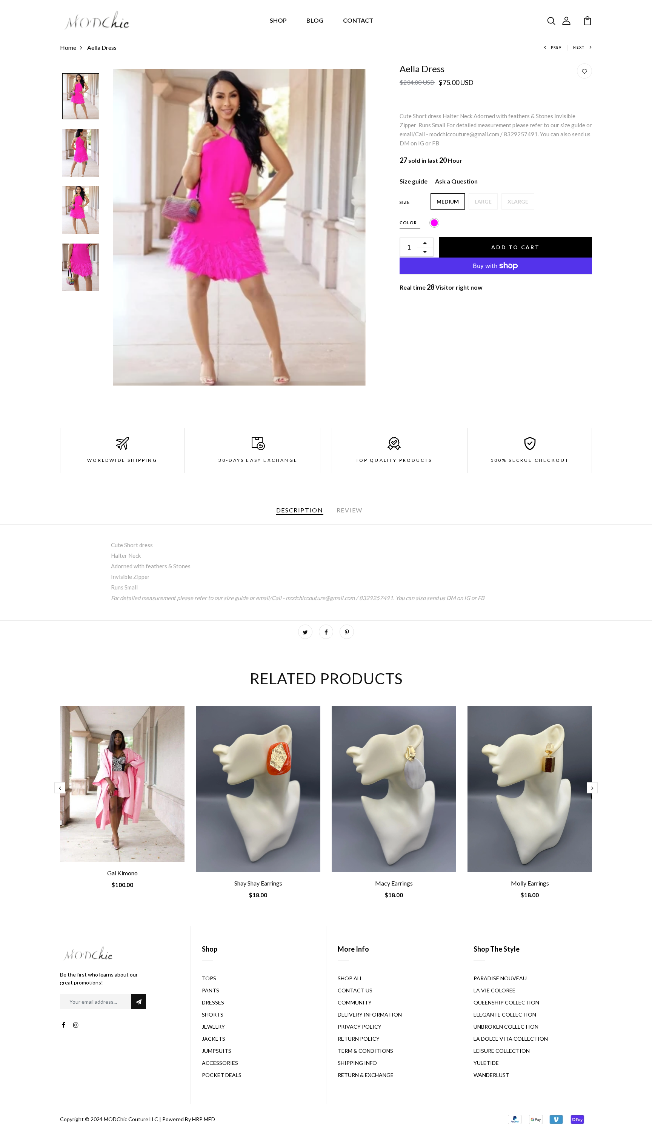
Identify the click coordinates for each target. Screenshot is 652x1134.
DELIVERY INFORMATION (370, 1014)
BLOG (314, 20)
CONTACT (358, 20)
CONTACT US (355, 990)
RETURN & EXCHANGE (366, 1075)
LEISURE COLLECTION (502, 1051)
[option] (80, 97)
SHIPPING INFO (357, 1063)
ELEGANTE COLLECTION (505, 1014)
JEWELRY (213, 1026)
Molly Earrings (530, 883)
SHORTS (212, 1014)
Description (299, 510)
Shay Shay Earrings (258, 883)
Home (68, 47)
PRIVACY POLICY (359, 1026)
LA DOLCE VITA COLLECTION (511, 1038)
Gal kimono (122, 872)
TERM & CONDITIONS (365, 1051)
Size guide (413, 181)
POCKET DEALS (221, 1075)
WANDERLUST (491, 1075)
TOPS (209, 978)
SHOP (278, 20)
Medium (448, 201)
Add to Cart (515, 247)
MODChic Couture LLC (131, 1119)
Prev (556, 47)
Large (483, 201)
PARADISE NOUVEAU (500, 978)
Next (579, 47)
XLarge (517, 201)
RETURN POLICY (359, 1038)
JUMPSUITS (216, 1051)
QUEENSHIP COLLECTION (506, 1002)
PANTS (210, 990)
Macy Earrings (394, 883)
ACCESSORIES (220, 1063)
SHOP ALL (350, 978)
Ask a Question (456, 181)
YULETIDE (486, 1063)
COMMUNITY (355, 1002)
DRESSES (213, 1002)
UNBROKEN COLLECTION (506, 1026)
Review (350, 510)
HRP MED (203, 1119)
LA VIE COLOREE (494, 990)
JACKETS (213, 1038)
